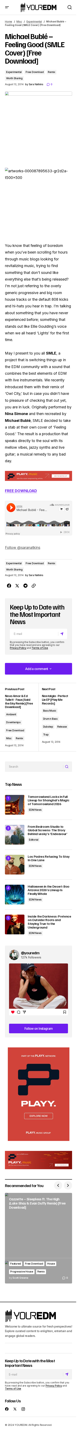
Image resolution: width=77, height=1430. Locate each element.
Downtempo (13, 722)
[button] (7, 7)
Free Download (35, 72)
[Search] (67, 766)
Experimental (34, 21)
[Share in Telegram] (25, 586)
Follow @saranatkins (22, 547)
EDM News (35, 809)
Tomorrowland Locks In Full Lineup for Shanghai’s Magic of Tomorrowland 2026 (48, 800)
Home (8, 21)
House (51, 1263)
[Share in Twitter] (17, 586)
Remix (51, 72)
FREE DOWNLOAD (21, 491)
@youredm (30, 952)
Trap (46, 734)
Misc (19, 21)
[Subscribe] (62, 634)
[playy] (38, 476)
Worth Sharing (14, 78)
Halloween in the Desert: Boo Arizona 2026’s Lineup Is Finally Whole (48, 890)
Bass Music (49, 710)
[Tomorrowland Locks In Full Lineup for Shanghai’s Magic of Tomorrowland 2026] (14, 805)
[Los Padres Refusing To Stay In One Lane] (14, 865)
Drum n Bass (50, 718)
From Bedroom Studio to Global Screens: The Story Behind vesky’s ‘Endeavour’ (47, 830)
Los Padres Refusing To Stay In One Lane (48, 858)
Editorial (33, 839)
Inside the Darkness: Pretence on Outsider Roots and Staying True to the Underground (49, 922)
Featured (15, 1263)
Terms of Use (40, 647)
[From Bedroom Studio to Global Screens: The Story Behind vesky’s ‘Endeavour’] (14, 835)
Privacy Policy (18, 647)
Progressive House (21, 1271)
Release (62, 726)
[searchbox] (34, 767)
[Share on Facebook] (9, 586)
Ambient (11, 714)
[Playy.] (38, 1160)
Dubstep (48, 726)
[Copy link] (34, 586)
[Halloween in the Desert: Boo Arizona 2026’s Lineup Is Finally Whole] (14, 894)
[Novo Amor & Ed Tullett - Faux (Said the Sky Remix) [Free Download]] (22, 717)
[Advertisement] (38, 1094)
